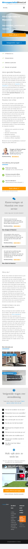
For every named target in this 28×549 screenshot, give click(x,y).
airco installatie (16, 314)
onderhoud (5, 85)
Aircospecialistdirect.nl (12, 541)
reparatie (17, 84)
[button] (14, 409)
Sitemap (19, 541)
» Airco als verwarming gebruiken (14, 524)
